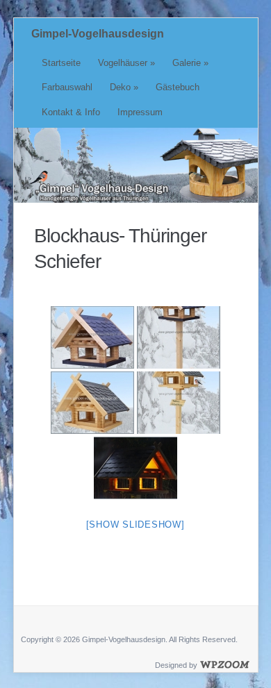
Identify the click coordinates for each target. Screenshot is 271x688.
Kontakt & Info (71, 112)
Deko (124, 87)
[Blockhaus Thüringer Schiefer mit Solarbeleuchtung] (135, 468)
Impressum (140, 112)
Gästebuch (177, 87)
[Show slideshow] (135, 524)
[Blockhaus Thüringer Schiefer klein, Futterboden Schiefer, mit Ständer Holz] (178, 337)
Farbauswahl (67, 87)
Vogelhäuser (126, 63)
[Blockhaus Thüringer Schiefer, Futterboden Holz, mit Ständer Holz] (178, 402)
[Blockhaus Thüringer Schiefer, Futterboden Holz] (92, 402)
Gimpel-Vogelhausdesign (97, 34)
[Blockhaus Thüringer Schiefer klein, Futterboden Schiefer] (92, 337)
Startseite (61, 63)
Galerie (190, 63)
